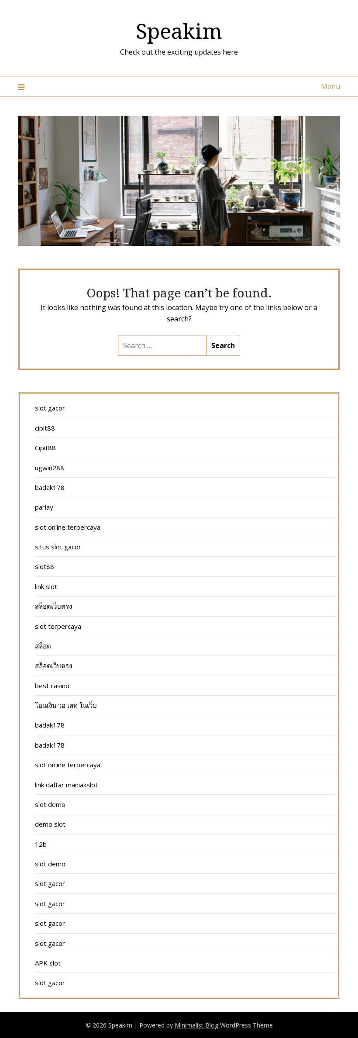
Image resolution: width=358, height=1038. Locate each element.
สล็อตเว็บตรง (53, 606)
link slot (46, 586)
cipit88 (45, 428)
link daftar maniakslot (66, 784)
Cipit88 (45, 447)
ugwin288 (49, 467)
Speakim (179, 31)
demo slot (50, 824)
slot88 (44, 566)
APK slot (48, 963)
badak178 (50, 487)
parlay (44, 507)
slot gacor (50, 407)
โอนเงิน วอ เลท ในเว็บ (66, 705)
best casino (52, 685)
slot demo (50, 804)
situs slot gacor (58, 546)
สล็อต (43, 645)
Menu (330, 86)
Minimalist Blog (196, 1025)
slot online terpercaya (67, 527)
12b (41, 844)
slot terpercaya (58, 626)
